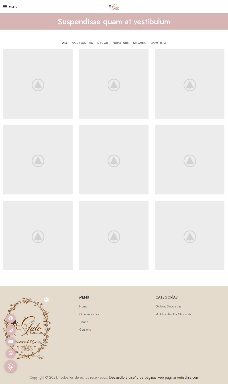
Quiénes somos (89, 314)
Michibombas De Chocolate (173, 314)
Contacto (85, 329)
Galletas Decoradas (168, 306)
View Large (69, 52)
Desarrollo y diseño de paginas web (136, 377)
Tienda (83, 322)
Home (83, 306)
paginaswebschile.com (182, 377)
